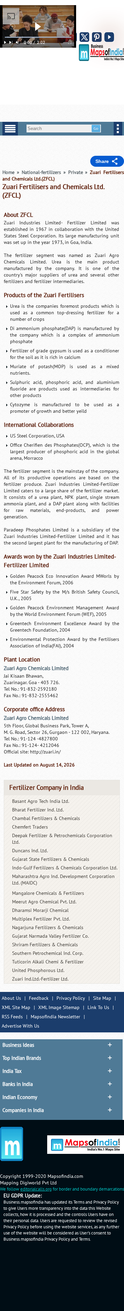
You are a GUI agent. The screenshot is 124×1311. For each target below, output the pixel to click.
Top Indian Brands (21, 1058)
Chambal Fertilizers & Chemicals (46, 818)
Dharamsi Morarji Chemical (40, 910)
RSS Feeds (12, 1017)
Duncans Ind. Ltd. (30, 851)
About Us (11, 998)
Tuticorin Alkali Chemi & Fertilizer (48, 962)
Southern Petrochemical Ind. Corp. (47, 953)
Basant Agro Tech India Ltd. (40, 801)
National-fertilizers (41, 172)
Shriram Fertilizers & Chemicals (45, 945)
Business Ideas (18, 1045)
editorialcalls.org (36, 1189)
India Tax (12, 1071)
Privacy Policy (70, 998)
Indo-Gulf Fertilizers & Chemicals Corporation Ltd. (64, 868)
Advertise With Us (20, 1026)
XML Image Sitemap (59, 1007)
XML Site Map (16, 1007)
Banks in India (17, 1084)
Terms (84, 1239)
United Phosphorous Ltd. (38, 970)
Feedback (39, 998)
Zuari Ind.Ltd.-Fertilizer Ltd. (40, 979)
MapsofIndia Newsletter (55, 1017)
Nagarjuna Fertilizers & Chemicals (47, 927)
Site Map (102, 998)
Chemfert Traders (30, 827)
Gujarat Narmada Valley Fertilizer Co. (50, 936)
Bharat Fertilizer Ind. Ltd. (38, 810)
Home (8, 172)
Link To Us (98, 1007)
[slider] (38, 37)
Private (75, 172)
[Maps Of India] (101, 59)
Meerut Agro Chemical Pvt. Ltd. (44, 902)
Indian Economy (19, 1097)
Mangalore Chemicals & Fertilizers (48, 893)
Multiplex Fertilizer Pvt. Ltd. (41, 919)
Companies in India (23, 1110)
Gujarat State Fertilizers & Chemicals (50, 859)
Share (102, 161)
